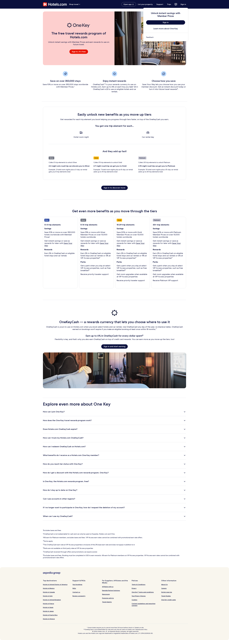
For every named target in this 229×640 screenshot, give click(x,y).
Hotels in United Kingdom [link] (52, 600)
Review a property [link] (79, 596)
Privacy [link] (134, 588)
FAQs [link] (74, 588)
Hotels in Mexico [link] (49, 588)
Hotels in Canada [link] (49, 592)
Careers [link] (164, 588)
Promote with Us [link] (108, 598)
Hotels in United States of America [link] (55, 584)
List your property (145, 4)
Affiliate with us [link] (107, 587)
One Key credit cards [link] (168, 600)
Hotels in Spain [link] (48, 607)
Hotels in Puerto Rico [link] (50, 615)
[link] (165, 37)
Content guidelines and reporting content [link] (143, 604)
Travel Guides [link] (166, 596)
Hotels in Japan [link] (48, 611)
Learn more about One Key (165, 28)
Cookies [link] (134, 600)
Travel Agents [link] (107, 602)
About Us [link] (164, 584)
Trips (169, 4)
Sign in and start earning (114, 346)
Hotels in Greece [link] (49, 619)
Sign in (183, 4)
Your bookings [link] (77, 584)
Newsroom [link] (106, 594)
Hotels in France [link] (48, 603)
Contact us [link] (76, 592)
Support (159, 4)
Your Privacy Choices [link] (139, 596)
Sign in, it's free (79, 51)
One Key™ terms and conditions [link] (143, 592)
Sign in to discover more (114, 188)
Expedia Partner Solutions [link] (111, 590)
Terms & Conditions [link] (138, 584)
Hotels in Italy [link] (48, 596)
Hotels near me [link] (166, 592)
